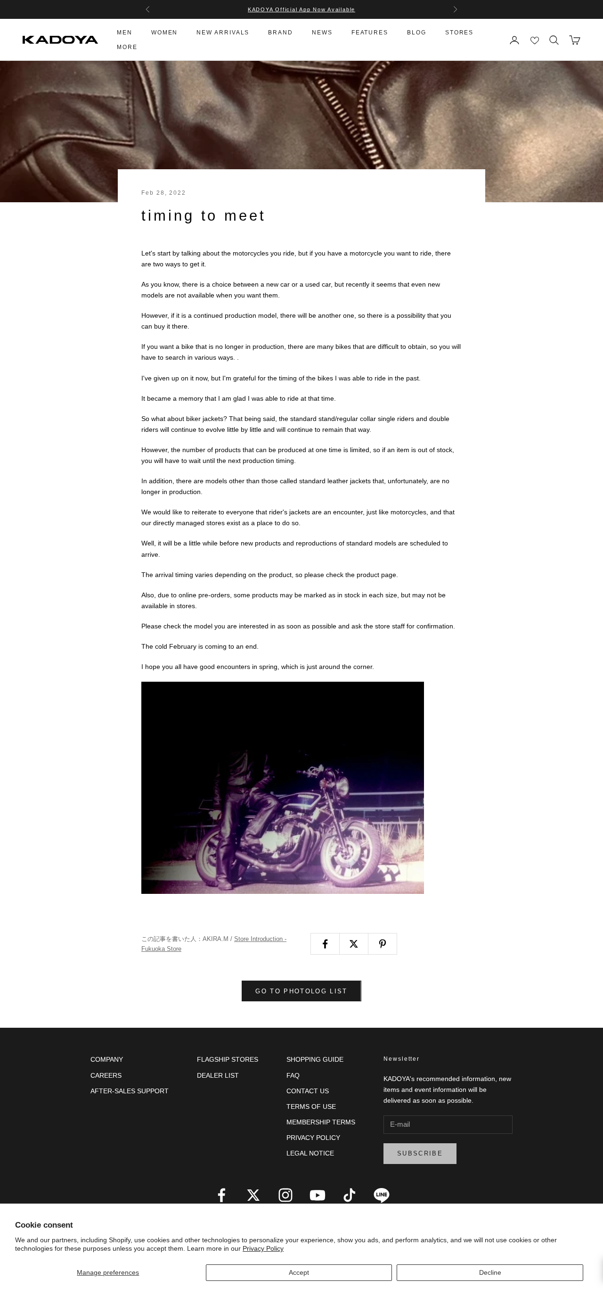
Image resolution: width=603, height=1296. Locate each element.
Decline (490, 1272)
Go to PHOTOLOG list (301, 991)
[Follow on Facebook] (221, 1195)
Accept (299, 1272)
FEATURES (369, 32)
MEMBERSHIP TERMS (320, 1122)
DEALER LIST (218, 1075)
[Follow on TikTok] (349, 1195)
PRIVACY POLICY (313, 1137)
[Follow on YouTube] (317, 1195)
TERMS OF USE (311, 1106)
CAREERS (106, 1075)
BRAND (280, 32)
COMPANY (106, 1059)
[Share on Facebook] (325, 943)
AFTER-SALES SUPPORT (129, 1091)
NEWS (322, 32)
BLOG (416, 32)
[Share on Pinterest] (382, 943)
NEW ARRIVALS (222, 32)
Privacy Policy (263, 1248)
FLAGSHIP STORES (227, 1059)
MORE (127, 47)
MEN (124, 32)
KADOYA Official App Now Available (301, 9)
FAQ (293, 1075)
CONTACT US (307, 1091)
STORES (459, 32)
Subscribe (420, 1153)
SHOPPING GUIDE (314, 1059)
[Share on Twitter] (354, 943)
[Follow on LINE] (381, 1195)
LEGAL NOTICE (310, 1153)
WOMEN (164, 32)
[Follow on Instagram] (285, 1195)
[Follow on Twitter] (253, 1195)
